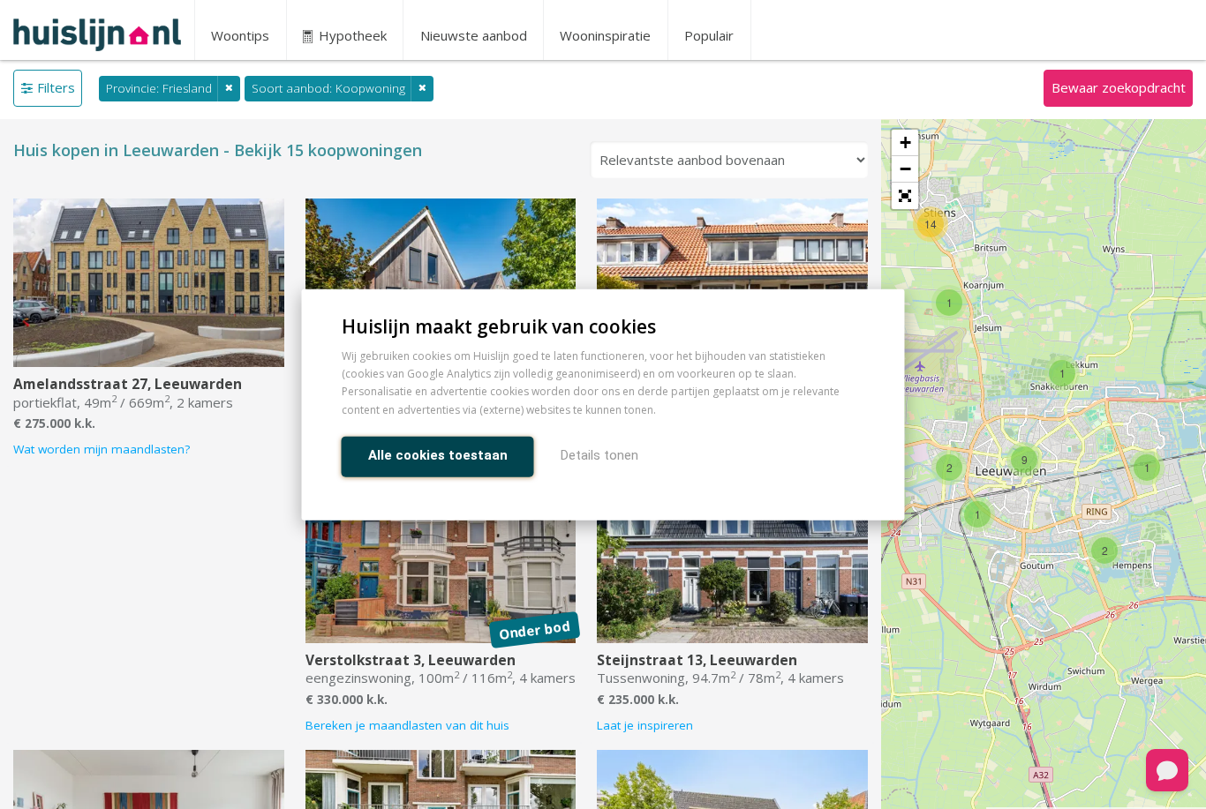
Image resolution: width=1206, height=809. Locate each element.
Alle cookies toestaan (438, 454)
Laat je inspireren (645, 725)
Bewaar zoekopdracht (1118, 87)
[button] (905, 196)
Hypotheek (351, 35)
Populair (709, 35)
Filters (56, 87)
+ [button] (905, 142)
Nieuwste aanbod (473, 35)
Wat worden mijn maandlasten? (101, 449)
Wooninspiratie (605, 35)
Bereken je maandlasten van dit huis (407, 725)
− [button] (905, 169)
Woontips (240, 35)
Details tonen (599, 454)
